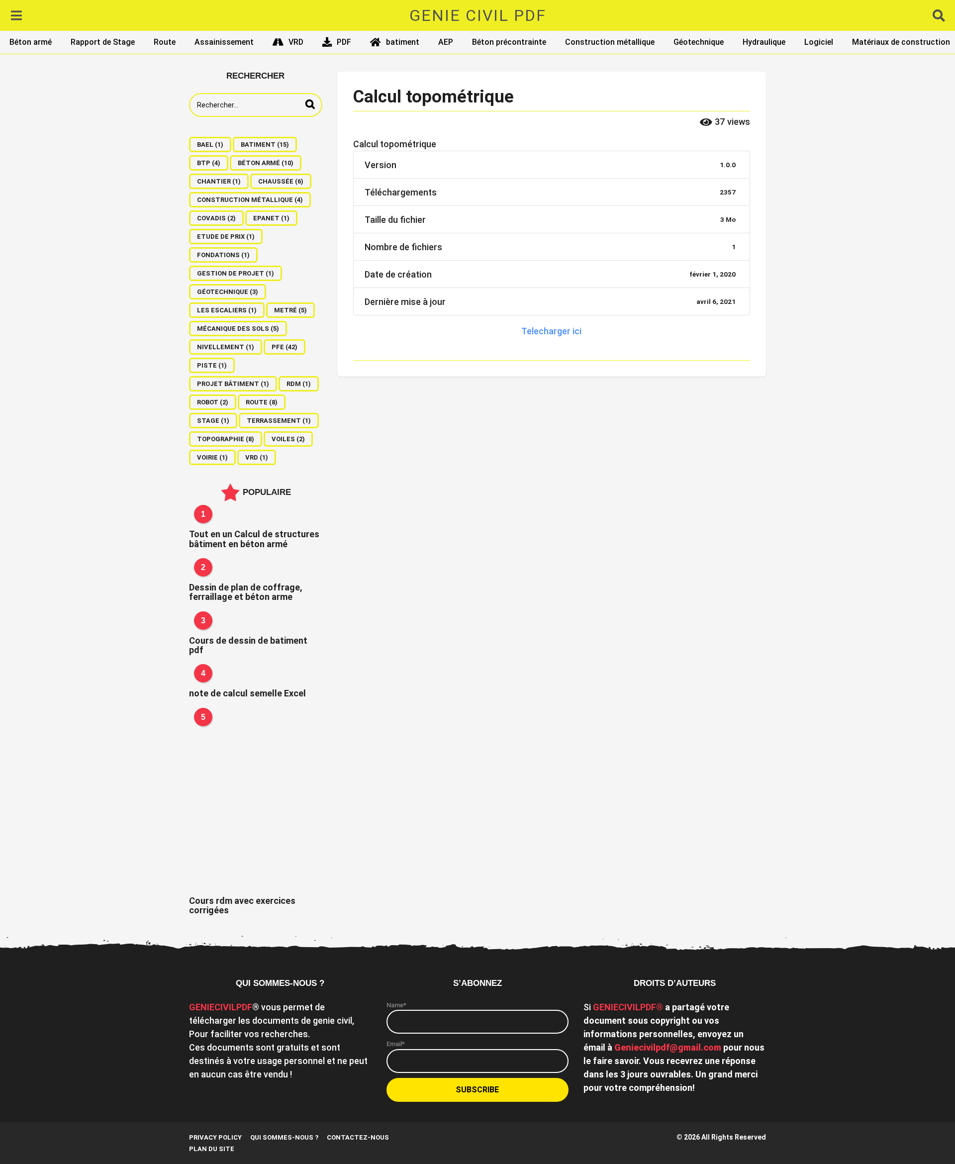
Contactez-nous (358, 1137)
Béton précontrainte (509, 42)
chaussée (280, 181)
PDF (344, 42)
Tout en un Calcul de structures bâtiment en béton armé (254, 539)
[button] (16, 15)
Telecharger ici (551, 331)
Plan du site (211, 1149)
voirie (212, 457)
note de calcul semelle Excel (247, 693)
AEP (445, 42)
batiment (402, 42)
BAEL (210, 144)
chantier (219, 181)
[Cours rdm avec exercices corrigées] (255, 801)
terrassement (279, 420)
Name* (396, 1005)
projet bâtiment (233, 384)
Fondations (223, 255)
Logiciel (818, 42)
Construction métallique (610, 42)
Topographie (225, 439)
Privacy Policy (215, 1137)
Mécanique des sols (238, 328)
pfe (284, 347)
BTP (208, 163)
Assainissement (224, 42)
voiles (288, 439)
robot (212, 402)
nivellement (225, 347)
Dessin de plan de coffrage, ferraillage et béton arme (245, 592)
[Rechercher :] (255, 105)
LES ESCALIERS (227, 310)
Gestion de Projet (235, 273)
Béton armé (30, 42)
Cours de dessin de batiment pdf (248, 645)
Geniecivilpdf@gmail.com (667, 1047)
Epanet (271, 218)
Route (165, 42)
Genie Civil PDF (477, 15)
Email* (395, 1044)
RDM (298, 384)
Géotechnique (698, 42)
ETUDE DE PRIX (226, 236)
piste (212, 365)
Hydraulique (764, 42)
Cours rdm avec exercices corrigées (242, 905)
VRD (295, 42)
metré (290, 310)
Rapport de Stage (103, 42)
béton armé (265, 163)
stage (213, 420)
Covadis (216, 218)
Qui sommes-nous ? (284, 1137)
